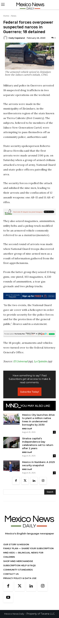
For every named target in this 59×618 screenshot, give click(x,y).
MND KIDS (9, 552)
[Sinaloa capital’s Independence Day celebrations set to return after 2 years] (11, 442)
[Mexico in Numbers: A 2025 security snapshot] (11, 466)
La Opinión (40, 361)
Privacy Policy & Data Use (19, 578)
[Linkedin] (34, 480)
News (13, 15)
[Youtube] (8, 598)
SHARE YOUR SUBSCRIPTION (37, 548)
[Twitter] (25, 480)
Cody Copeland (17, 38)
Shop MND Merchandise (18, 561)
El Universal (20, 361)
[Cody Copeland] (6, 38)
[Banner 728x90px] (29, 334)
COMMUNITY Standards (18, 569)
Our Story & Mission (16, 544)
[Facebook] (16, 480)
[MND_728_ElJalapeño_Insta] (29, 212)
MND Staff (27, 428)
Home (6, 15)
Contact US (11, 574)
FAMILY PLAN (11, 548)
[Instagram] (43, 480)
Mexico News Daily (14, 613)
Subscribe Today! (29, 391)
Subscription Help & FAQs (19, 565)
